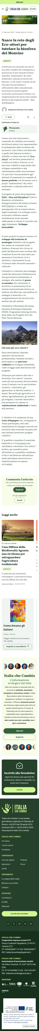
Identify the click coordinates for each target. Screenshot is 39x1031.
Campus (5, 887)
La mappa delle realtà (10, 879)
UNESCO (10, 206)
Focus (22, 864)
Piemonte (14, 128)
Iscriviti (19, 790)
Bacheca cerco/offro (10, 883)
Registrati (19, 490)
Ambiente (7, 61)
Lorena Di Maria (7, 584)
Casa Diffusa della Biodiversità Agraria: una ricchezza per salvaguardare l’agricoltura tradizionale (15, 556)
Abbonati (19, 731)
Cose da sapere (8, 860)
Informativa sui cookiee (21, 1022)
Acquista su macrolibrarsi (16, 646)
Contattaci (6, 849)
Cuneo (12, 131)
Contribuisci (7, 898)
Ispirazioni (6, 864)
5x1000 (4, 902)
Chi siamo (6, 841)
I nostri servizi (7, 845)
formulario (21, 443)
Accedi (32, 9)
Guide (4, 868)
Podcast (23, 860)
